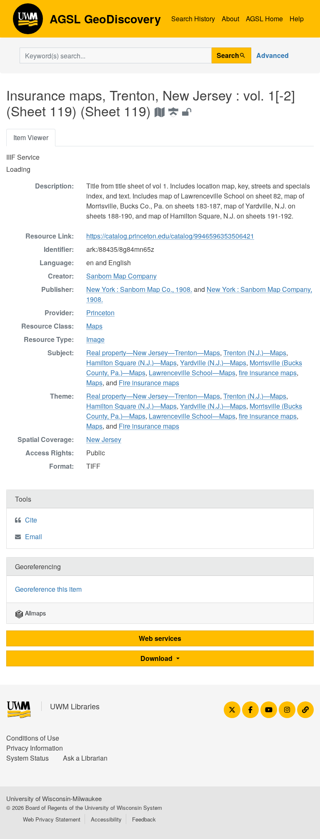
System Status (27, 758)
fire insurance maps (268, 372)
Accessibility (106, 819)
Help (297, 18)
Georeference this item (48, 589)
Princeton (100, 312)
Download (157, 658)
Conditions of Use (32, 738)
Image (95, 339)
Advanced (272, 55)
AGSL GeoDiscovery (28, 22)
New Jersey (103, 439)
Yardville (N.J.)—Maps (213, 362)
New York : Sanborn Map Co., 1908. (139, 289)
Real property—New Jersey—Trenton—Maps (153, 352)
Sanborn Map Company (121, 276)
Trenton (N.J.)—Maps (254, 352)
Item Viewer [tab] (30, 137)
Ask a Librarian (85, 758)
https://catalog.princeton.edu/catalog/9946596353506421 (170, 236)
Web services (160, 638)
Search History (193, 18)
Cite (31, 520)
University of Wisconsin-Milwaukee (54, 798)
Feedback (144, 819)
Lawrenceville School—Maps (192, 372)
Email (33, 536)
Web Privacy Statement (51, 819)
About (230, 18)
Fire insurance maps (149, 382)
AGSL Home (264, 18)
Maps (94, 326)
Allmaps (34, 613)
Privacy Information (34, 748)
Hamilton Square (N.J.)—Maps (131, 362)
